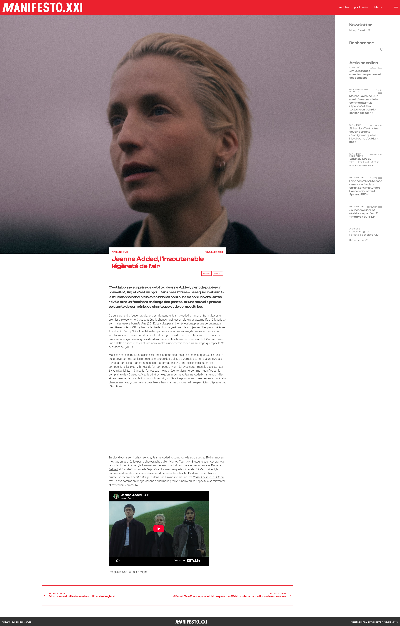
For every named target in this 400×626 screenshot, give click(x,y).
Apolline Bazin (120, 252)
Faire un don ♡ (359, 240)
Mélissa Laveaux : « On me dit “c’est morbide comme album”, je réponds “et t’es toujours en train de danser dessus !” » (363, 104)
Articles (206, 273)
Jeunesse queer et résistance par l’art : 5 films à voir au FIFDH (363, 213)
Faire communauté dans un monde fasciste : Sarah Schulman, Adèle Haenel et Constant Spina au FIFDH (365, 187)
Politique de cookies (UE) (364, 234)
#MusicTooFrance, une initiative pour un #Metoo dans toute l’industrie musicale (229, 596)
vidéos (377, 7)
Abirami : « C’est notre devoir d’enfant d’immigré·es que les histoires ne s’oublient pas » (363, 135)
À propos (354, 228)
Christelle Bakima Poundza (358, 91)
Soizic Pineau (356, 156)
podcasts (361, 7)
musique (217, 273)
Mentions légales (359, 231)
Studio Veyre (391, 622)
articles (343, 7)
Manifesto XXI (356, 178)
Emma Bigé (354, 67)
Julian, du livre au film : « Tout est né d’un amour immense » (364, 162)
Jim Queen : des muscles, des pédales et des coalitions (365, 74)
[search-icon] (388, 7)
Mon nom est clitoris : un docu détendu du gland (82, 596)
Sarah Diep (355, 125)
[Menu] (396, 7)
